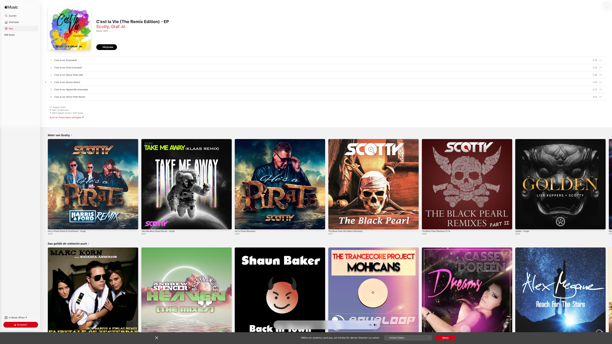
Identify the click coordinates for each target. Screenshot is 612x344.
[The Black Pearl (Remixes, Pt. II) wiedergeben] (425, 225)
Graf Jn (118, 26)
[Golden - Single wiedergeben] (519, 225)
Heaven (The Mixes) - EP (153, 248)
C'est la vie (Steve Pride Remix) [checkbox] (69, 97)
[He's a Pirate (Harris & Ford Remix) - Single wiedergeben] (51, 225)
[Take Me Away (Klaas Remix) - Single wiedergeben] (145, 225)
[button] (21, 15)
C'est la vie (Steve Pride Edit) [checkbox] (68, 75)
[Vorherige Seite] (44, 184)
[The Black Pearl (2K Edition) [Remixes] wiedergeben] (332, 225)
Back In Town (241, 248)
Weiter (445, 338)
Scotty (102, 26)
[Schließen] (156, 337)
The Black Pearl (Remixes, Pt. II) (437, 140)
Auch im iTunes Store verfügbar (65, 117)
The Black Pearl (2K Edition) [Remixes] (347, 140)
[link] (60, 135)
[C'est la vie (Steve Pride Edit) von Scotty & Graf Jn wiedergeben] (51, 75)
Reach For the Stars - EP (527, 248)
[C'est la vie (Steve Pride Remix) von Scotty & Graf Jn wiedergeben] (51, 97)
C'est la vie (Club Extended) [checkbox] (68, 67)
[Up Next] (370, 325)
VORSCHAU (592, 60)
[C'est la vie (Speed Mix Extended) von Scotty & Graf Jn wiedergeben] (51, 89)
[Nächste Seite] (609, 184)
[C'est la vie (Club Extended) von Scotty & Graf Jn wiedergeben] (51, 67)
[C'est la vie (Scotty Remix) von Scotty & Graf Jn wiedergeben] (51, 82)
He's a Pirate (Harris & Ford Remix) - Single (69, 140)
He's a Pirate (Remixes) (246, 140)
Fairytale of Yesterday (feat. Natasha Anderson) (72, 248)
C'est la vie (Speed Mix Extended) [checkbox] (71, 89)
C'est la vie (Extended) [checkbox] (65, 60)
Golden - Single (523, 140)
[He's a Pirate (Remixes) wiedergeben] (238, 225)
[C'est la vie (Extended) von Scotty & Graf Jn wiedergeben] (51, 60)
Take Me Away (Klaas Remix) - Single (159, 140)
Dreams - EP (428, 248)
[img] (11, 7)
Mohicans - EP (335, 248)
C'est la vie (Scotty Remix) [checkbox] (67, 82)
